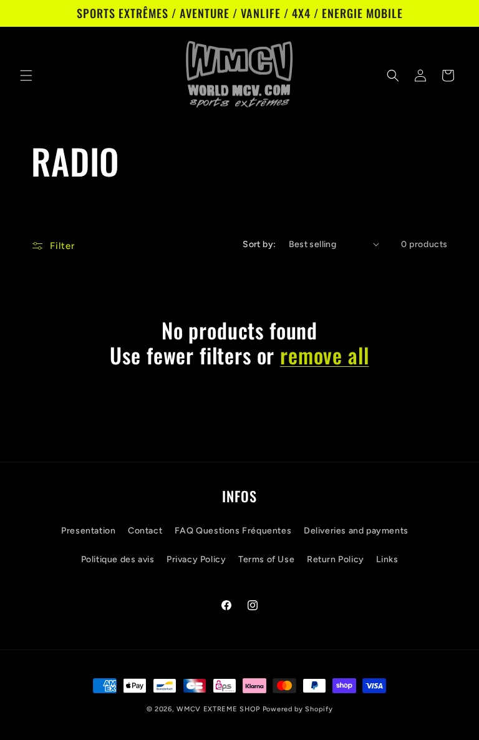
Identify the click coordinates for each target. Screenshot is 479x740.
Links (387, 559)
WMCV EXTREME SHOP (218, 709)
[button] (26, 75)
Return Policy (335, 559)
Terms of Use (266, 559)
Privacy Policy (196, 559)
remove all (324, 355)
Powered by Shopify (298, 709)
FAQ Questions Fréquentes (233, 530)
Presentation (88, 530)
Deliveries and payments (356, 530)
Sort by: (259, 244)
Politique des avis (118, 559)
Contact (145, 530)
